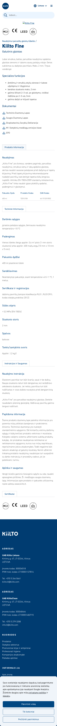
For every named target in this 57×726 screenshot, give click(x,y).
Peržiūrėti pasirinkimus (28, 719)
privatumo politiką (37, 692)
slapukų (6, 696)
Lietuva (41, 6)
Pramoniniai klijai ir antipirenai (16, 648)
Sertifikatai (10, 494)
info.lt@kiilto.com (10, 625)
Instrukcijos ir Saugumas (16, 363)
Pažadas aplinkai (10, 658)
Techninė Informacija (14, 209)
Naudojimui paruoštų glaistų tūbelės (18, 41)
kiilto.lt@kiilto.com (10, 581)
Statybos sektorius (10, 644)
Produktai (6, 641)
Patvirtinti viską (28, 704)
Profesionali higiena (11, 651)
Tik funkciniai (28, 712)
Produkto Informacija (14, 147)
